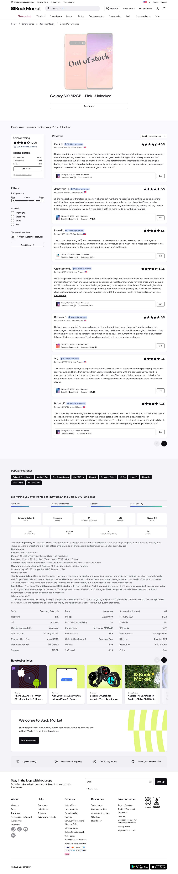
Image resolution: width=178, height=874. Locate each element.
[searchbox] (75, 8)
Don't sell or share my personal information (127, 821)
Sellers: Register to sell (74, 832)
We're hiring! (16, 821)
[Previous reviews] (157, 443)
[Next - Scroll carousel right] (164, 660)
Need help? (129, 8)
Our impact (16, 813)
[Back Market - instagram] (13, 829)
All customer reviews (100, 813)
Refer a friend (70, 805)
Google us (53, 731)
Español (164, 2)
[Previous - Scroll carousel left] (157, 660)
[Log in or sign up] (157, 8)
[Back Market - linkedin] (13, 835)
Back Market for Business (75, 839)
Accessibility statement (21, 817)
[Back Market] (26, 8)
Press (13, 809)
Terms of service (125, 805)
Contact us (42, 805)
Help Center (43, 809)
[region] (89, 685)
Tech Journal (96, 805)
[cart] (164, 8)
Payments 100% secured (75, 843)
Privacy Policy (124, 826)
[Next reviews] (164, 443)
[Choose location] (147, 2)
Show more (60, 295)
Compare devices (99, 809)
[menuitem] (56, 16)
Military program (72, 828)
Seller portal (70, 836)
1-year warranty (71, 809)
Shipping (42, 813)
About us (15, 805)
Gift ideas (95, 817)
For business (145, 8)
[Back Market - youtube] (25, 829)
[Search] (48, 8)
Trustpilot (15, 824)
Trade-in (68, 817)
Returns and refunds (47, 817)
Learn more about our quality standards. (99, 602)
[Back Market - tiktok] (19, 829)
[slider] (13, 200)
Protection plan (71, 813)
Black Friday (96, 821)
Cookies (121, 816)
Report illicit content (127, 830)
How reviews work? (23, 175)
